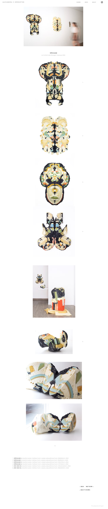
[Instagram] (102, 2)
